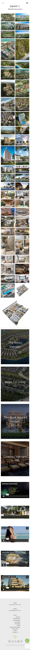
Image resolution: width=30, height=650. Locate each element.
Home (15, 615)
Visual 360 (17, 622)
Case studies (15, 629)
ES (4, 3)
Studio (15, 630)
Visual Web (17, 623)
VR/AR (18, 625)
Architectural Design (15, 627)
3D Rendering (16, 618)
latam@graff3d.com (15, 604)
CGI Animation (16, 620)
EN (2, 3)
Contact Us (15, 632)
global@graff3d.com (15, 610)
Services (18, 617)
